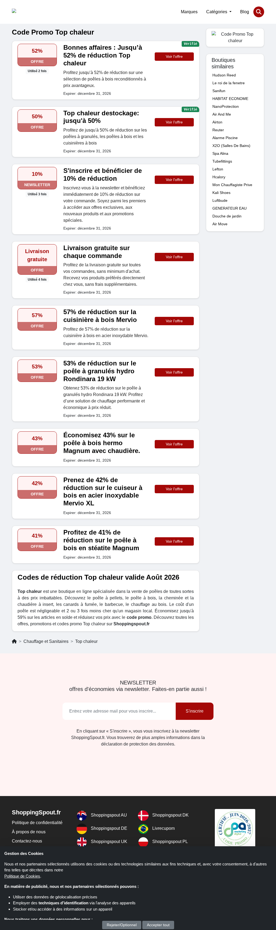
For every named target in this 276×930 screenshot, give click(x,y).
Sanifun (218, 91)
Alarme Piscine (225, 138)
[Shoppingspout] (28, 12)
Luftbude (219, 200)
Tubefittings (222, 161)
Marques (189, 11)
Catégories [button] (217, 11)
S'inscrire (194, 711)
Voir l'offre (174, 56)
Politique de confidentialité (37, 822)
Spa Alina (220, 153)
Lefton (217, 169)
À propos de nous (29, 832)
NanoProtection (225, 106)
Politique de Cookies (22, 876)
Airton (217, 122)
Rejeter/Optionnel (122, 925)
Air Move (219, 224)
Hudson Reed (224, 75)
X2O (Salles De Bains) (231, 145)
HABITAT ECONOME (230, 98)
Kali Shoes (221, 192)
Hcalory (218, 177)
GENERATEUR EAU (229, 208)
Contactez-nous (27, 841)
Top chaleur (86, 641)
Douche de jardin (227, 216)
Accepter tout (158, 925)
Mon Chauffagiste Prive (232, 185)
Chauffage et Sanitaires (45, 641)
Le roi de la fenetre (228, 83)
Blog (244, 11)
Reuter (218, 130)
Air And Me (221, 114)
